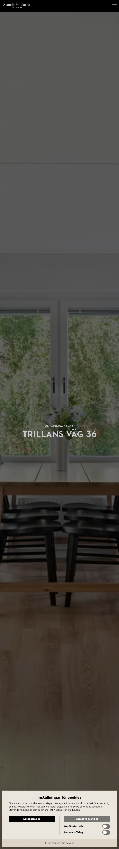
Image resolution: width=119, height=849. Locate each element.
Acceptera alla (31, 818)
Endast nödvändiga (87, 818)
